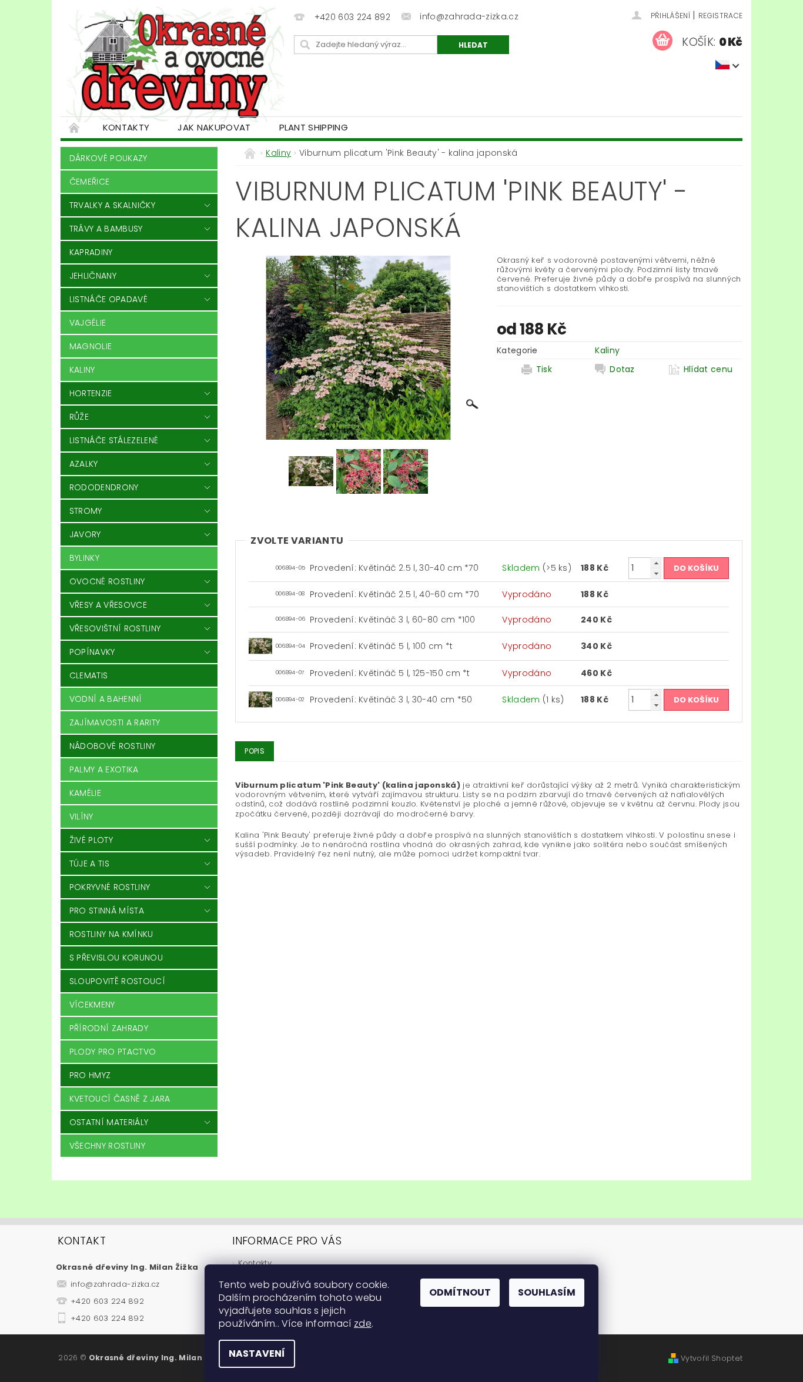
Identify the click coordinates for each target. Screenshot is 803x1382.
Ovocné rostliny (107, 581)
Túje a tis (89, 863)
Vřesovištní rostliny (114, 628)
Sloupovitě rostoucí (117, 981)
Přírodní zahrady (108, 1028)
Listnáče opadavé (108, 299)
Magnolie (90, 346)
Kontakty (126, 127)
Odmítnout (460, 1292)
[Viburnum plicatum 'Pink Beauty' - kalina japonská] (260, 645)
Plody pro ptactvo (112, 1052)
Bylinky (84, 558)
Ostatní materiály (108, 1122)
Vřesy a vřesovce (108, 605)
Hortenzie (90, 393)
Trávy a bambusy (106, 229)
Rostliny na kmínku (111, 934)
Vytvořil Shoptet (711, 1358)
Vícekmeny (92, 1004)
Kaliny (82, 370)
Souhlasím (547, 1292)
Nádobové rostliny (112, 746)
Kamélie (85, 793)
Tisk (544, 369)
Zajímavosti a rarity (114, 722)
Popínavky (92, 652)
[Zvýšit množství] (656, 562)
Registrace (720, 16)
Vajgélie (87, 323)
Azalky (83, 464)
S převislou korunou (116, 957)
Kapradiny (91, 252)
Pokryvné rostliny (109, 887)
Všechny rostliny (107, 1146)
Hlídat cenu (708, 369)
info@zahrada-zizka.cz (115, 1284)
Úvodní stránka (75, 127)
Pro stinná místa (106, 910)
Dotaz (622, 369)
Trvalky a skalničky (112, 205)
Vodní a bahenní (105, 699)
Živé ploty (91, 840)
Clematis (88, 675)
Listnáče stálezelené (113, 440)
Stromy (85, 511)
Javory (85, 534)
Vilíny (81, 816)
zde (363, 1323)
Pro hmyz (90, 1075)
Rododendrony (104, 487)
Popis (255, 751)
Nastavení (257, 1353)
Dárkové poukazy (108, 158)
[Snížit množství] (656, 573)
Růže (79, 417)
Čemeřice (89, 182)
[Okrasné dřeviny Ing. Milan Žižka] (175, 64)
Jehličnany (92, 276)
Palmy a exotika (104, 769)
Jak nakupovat (214, 127)
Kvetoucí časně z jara (119, 1099)
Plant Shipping (313, 127)
